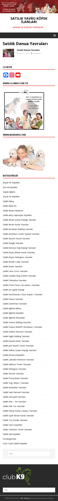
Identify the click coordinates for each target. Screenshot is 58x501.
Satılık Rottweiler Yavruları (14, 387)
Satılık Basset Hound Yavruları (16, 238)
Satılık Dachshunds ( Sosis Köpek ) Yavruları (22, 294)
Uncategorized (9, 439)
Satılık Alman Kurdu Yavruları (16, 224)
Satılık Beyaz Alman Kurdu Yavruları (19, 252)
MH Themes (25, 498)
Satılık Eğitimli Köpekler (13, 313)
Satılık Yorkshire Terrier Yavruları (17, 429)
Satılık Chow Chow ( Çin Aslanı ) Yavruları (21, 285)
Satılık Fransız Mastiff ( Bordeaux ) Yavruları (22, 327)
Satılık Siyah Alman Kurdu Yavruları (18, 415)
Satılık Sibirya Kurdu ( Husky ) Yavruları (20, 410)
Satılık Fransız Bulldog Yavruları (17, 322)
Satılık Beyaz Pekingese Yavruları (17, 257)
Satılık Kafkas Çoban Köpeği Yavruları (19, 350)
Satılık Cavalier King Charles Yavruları (19, 275)
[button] (54, 35)
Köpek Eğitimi (9, 192)
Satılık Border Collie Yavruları (16, 261)
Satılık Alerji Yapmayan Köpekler (17, 215)
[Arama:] (29, 453)
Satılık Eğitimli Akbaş (12, 308)
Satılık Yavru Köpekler (12, 425)
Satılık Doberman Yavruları (15, 303)
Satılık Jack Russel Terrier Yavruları (18, 345)
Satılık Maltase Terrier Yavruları (17, 364)
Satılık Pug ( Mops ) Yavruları (16, 383)
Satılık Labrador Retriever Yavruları (18, 359)
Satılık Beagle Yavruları (13, 243)
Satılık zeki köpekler (11, 434)
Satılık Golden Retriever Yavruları (17, 331)
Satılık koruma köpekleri (13, 355)
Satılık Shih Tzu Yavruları (14, 406)
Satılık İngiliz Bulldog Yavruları (16, 336)
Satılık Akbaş (8, 201)
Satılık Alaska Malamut (13, 210)
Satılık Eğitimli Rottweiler (14, 317)
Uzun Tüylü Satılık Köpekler (15, 443)
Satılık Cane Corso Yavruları (15, 271)
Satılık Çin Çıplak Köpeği (13, 289)
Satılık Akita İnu (9, 206)
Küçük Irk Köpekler (11, 196)
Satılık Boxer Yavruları (12, 266)
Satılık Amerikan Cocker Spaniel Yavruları (21, 234)
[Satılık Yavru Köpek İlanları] (29, 11)
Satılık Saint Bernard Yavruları (16, 392)
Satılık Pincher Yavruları (13, 373)
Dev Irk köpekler (10, 187)
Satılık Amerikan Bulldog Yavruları (18, 229)
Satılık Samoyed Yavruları (14, 397)
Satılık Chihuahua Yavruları (14, 280)
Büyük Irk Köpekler (11, 182)
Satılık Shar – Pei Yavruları (14, 401)
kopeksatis (37, 53)
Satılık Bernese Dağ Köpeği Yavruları (19, 248)
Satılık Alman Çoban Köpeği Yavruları (19, 219)
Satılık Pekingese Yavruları (14, 369)
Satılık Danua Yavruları (28, 50)
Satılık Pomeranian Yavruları (15, 378)
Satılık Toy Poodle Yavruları (15, 420)
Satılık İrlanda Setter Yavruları (16, 341)
